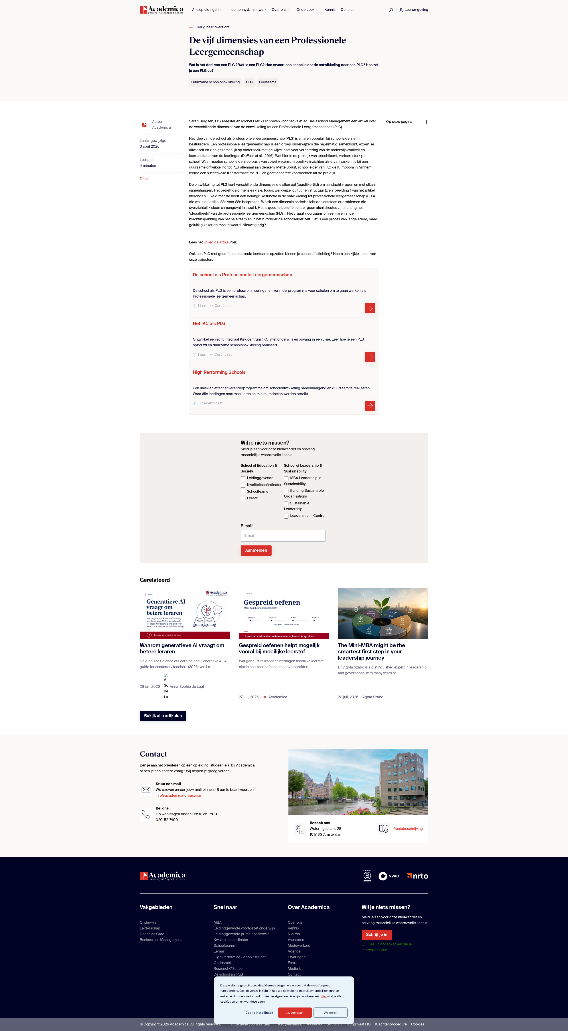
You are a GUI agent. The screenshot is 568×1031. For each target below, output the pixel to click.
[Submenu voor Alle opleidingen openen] (221, 10)
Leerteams (267, 82)
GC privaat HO (359, 1024)
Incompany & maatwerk (247, 10)
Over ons (279, 10)
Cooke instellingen (259, 1012)
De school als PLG (228, 974)
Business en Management (161, 940)
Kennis (329, 10)
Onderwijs (148, 923)
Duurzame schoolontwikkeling (215, 82)
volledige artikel (216, 242)
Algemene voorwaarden (250, 1024)
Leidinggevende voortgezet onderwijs (244, 928)
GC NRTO (334, 1024)
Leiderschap (150, 928)
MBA (218, 923)
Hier (324, 996)
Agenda (294, 951)
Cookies (417, 1024)
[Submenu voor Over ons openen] (289, 10)
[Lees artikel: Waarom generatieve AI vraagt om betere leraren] (185, 613)
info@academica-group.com (179, 796)
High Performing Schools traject (240, 957)
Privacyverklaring (288, 1024)
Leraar (219, 951)
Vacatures (296, 940)
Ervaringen (297, 957)
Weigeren (330, 1012)
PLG (249, 82)
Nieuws (294, 934)
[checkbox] (261, 488)
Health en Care (152, 934)
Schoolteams (224, 946)
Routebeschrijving (408, 829)
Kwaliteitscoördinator (231, 940)
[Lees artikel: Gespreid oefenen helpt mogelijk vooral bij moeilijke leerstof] (284, 613)
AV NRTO (314, 1024)
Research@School (228, 969)
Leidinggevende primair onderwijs (241, 934)
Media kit (295, 969)
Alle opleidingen (205, 10)
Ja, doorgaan (295, 1012)
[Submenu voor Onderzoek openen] (317, 10)
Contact (347, 10)
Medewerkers (299, 946)
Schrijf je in (376, 935)
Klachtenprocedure (391, 1024)
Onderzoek (305, 10)
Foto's (292, 963)
